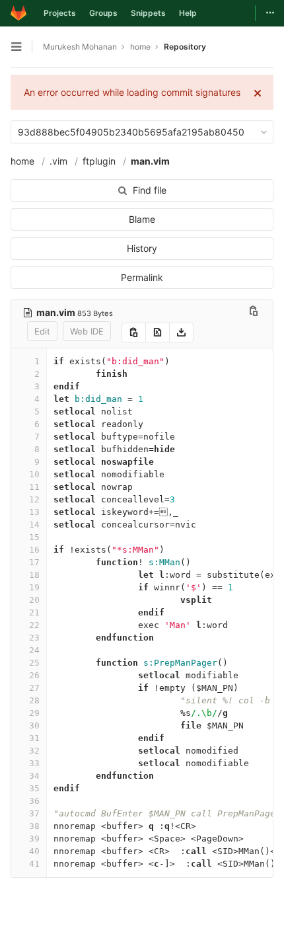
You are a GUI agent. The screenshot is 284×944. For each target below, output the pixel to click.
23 (34, 638)
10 (34, 474)
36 (34, 801)
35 (34, 788)
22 (34, 625)
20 (34, 600)
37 (34, 813)
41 (34, 864)
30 (34, 725)
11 (34, 487)
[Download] (181, 332)
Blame (142, 219)
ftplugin (99, 161)
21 (34, 612)
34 (34, 776)
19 (34, 587)
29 (34, 713)
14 (34, 525)
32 (34, 751)
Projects (60, 13)
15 (34, 537)
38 (34, 826)
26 (34, 675)
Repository (185, 47)
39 (34, 839)
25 (34, 663)
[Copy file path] (253, 312)
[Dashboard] (18, 13)
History (142, 248)
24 (34, 650)
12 (34, 499)
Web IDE (87, 331)
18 (34, 575)
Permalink (142, 277)
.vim (58, 161)
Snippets (148, 13)
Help (188, 13)
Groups (103, 13)
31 (34, 738)
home (22, 161)
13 (34, 512)
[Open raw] (157, 332)
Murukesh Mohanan (80, 47)
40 (34, 851)
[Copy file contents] (134, 332)
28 (34, 700)
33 (34, 763)
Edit (42, 331)
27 (34, 688)
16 (34, 550)
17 (34, 562)
